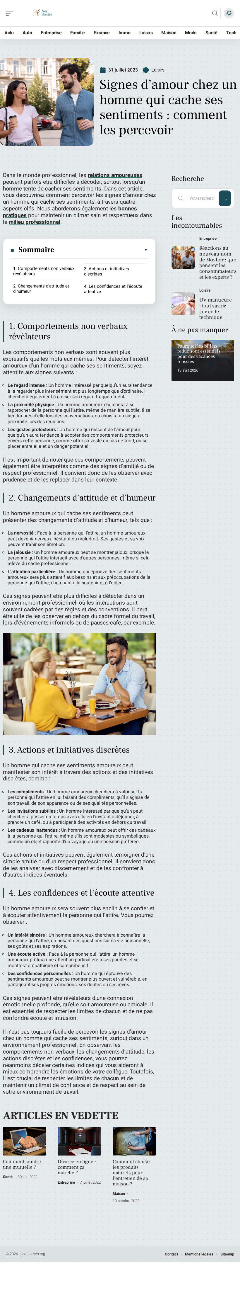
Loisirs (157, 70)
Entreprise (66, 1182)
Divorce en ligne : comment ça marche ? (77, 1167)
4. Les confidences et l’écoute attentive (113, 289)
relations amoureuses (115, 175)
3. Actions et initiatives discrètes (106, 271)
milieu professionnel (34, 222)
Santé (8, 1177)
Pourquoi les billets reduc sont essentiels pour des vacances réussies (198, 354)
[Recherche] (215, 13)
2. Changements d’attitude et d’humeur (41, 289)
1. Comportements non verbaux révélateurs (43, 271)
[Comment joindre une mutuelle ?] (24, 1141)
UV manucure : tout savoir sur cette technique (215, 309)
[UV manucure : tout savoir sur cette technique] (183, 304)
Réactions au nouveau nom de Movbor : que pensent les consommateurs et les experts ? (217, 262)
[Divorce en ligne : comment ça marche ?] (79, 1141)
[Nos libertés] (42, 13)
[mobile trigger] (11, 13)
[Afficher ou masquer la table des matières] (101, 249)
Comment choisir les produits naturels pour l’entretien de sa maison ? (131, 1172)
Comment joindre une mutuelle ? (22, 1164)
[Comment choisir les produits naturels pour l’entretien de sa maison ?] (134, 1141)
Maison (119, 1193)
